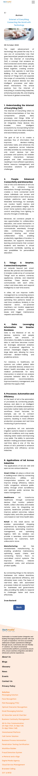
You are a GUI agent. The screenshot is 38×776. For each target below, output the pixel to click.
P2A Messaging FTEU (10, 703)
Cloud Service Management (13, 765)
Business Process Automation (14, 740)
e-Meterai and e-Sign (11, 757)
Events (5, 676)
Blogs (4, 662)
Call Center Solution (10, 736)
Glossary (6, 666)
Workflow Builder (9, 748)
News (4, 671)
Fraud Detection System (12, 752)
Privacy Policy (8, 686)
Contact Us (7, 681)
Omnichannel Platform (11, 732)
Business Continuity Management (15, 719)
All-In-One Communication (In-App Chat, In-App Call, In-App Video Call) (13, 725)
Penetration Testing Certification (15, 744)
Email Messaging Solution (12, 711)
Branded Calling (8, 769)
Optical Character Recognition (14, 707)
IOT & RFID (6, 773)
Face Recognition (9, 699)
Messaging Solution (10, 695)
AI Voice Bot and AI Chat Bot (14, 715)
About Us (6, 657)
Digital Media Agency (11, 761)
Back (19, 607)
